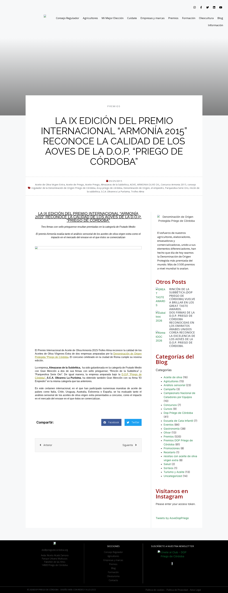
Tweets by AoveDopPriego (172, 518)
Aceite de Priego (75, 184)
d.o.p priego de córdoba (109, 187)
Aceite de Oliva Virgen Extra (50, 184)
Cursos (168, 408)
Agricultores (90, 18)
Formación (188, 18)
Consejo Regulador (67, 18)
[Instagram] (194, 7)
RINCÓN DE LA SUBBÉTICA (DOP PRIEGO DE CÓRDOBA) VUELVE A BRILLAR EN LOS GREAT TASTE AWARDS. (182, 299)
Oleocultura (206, 18)
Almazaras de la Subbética (115, 184)
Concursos (170, 405)
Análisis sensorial (174, 385)
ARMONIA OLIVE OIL (148, 184)
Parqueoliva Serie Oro (176, 187)
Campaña (170, 389)
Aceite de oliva (173, 377)
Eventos (169, 424)
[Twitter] (207, 7)
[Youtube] (220, 7)
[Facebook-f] (201, 7)
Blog (220, 18)
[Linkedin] (214, 7)
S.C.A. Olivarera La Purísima (115, 191)
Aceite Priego (92, 184)
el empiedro (157, 187)
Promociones (172, 448)
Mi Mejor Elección (112, 18)
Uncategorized (173, 476)
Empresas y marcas (153, 18)
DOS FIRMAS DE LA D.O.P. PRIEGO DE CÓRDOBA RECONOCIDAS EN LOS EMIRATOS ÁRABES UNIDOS (182, 321)
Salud (167, 464)
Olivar (167, 432)
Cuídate (132, 18)
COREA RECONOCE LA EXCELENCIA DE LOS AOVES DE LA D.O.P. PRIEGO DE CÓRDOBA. (182, 339)
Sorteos (168, 468)
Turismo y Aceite (174, 472)
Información (215, 25)
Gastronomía (172, 428)
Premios (173, 18)
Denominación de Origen (136, 187)
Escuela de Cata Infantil (178, 420)
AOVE (133, 184)
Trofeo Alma (137, 191)
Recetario (169, 452)
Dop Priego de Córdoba (178, 412)
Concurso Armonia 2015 (173, 184)
